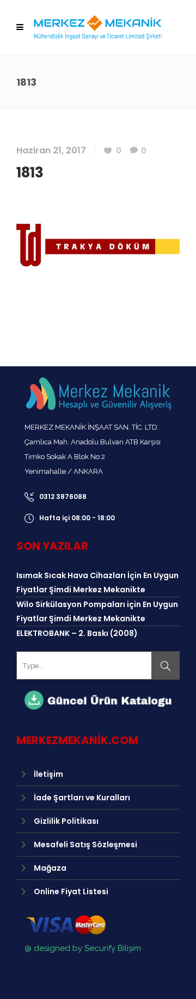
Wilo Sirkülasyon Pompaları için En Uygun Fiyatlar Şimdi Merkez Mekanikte (97, 611)
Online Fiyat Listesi (71, 891)
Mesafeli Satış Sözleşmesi (85, 844)
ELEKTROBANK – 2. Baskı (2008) (77, 633)
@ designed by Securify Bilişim (82, 948)
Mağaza (50, 868)
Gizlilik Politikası (66, 821)
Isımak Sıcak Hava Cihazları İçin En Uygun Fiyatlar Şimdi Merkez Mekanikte (97, 582)
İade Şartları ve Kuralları (82, 797)
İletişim (48, 774)
